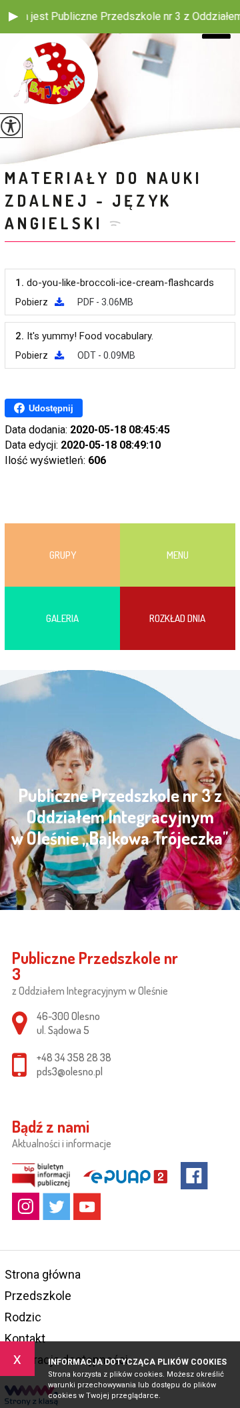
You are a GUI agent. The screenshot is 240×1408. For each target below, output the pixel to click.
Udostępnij (51, 408)
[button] (13, 16)
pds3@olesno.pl (70, 1071)
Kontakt (25, 1338)
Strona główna (43, 1274)
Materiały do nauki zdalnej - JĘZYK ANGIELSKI (103, 200)
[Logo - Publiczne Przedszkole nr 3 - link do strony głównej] (51, 74)
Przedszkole (38, 1296)
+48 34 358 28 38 (74, 1057)
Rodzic (23, 1317)
